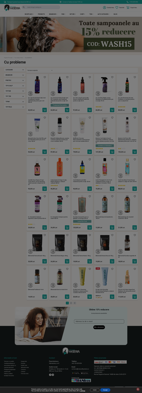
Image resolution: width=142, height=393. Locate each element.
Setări (95, 390)
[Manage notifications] (137, 389)
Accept (105, 390)
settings (82, 391)
